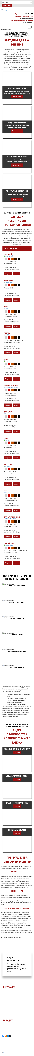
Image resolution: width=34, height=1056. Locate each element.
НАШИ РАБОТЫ (10, 1046)
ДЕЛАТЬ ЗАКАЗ (7, 5)
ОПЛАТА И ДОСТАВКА (12, 1048)
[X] (10, 1036)
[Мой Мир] (8, 1036)
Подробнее (8, 274)
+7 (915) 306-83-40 (25, 14)
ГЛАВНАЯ (9, 1042)
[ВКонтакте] (3, 1036)
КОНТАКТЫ (9, 1050)
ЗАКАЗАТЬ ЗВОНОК (27, 22)
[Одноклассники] (6, 1036)
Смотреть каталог (17, 96)
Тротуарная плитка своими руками (12, 989)
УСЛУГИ (9, 1044)
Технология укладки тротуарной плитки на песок (16, 1003)
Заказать (16, 274)
